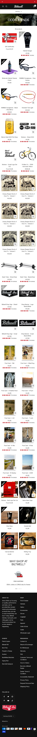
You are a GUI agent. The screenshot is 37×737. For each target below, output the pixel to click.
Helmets (22, 604)
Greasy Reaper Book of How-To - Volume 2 (27, 195)
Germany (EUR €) (7, 716)
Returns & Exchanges (26, 644)
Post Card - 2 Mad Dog (27, 363)
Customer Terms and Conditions (26, 658)
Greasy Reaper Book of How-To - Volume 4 (27, 222)
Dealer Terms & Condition (24, 672)
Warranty (23, 651)
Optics (22, 607)
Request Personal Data (27, 683)
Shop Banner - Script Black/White (27, 335)
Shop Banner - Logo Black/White (27, 305)
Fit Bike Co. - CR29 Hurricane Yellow (27, 165)
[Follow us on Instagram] (12, 697)
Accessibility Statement (27, 677)
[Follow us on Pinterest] (4, 701)
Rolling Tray (27, 551)
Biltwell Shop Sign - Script (9, 334)
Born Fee (5, 648)
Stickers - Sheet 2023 (27, 137)
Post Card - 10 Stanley (9, 473)
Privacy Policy (24, 680)
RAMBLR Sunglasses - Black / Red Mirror (9, 108)
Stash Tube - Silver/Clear (9, 277)
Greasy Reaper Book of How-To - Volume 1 (10, 195)
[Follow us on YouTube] (8, 701)
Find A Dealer (24, 600)
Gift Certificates (9, 46)
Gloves (22, 613)
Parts (21, 620)
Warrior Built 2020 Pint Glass (9, 137)
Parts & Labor (6, 641)
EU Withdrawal (24, 648)
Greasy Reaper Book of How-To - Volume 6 (27, 250)
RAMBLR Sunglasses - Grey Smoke (27, 79)
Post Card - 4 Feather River (9, 390)
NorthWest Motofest (8, 657)
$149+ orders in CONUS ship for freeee (18, 584)
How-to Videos (24, 663)
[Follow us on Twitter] (8, 697)
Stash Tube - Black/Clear (27, 277)
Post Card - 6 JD (9, 418)
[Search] (6, 6)
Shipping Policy (24, 686)
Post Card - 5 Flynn (27, 390)
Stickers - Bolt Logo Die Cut (9, 500)
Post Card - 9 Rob (27, 445)
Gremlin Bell (27, 526)
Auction (4, 654)
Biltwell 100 (5, 644)
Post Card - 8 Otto (9, 445)
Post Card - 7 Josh (27, 418)
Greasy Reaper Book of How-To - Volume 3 (10, 222)
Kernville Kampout (7, 664)
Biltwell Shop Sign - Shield (9, 304)
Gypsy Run (5, 660)
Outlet (22, 629)
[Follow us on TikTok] (12, 701)
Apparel (22, 623)
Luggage (23, 617)
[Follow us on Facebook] (4, 697)
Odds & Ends (24, 626)
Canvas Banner (9, 551)
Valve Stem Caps (27, 500)
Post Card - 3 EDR (27, 473)
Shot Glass (9, 526)
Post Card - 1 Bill (9, 363)
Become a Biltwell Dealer (25, 667)
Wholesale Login (25, 633)
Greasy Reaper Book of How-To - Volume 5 (10, 250)
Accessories (24, 610)
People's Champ (7, 651)
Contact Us (23, 641)
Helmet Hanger (27, 51)
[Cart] (34, 6)
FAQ (21, 654)
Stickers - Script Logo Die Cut (9, 165)
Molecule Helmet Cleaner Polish (9, 79)
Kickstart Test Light (27, 107)
